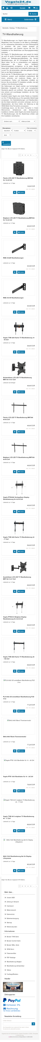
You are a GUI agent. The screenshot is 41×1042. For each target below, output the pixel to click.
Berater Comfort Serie (13, 941)
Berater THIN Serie (12, 937)
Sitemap (9, 923)
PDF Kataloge (10, 957)
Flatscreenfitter (11, 953)
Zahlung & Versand (12, 902)
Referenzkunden (11, 927)
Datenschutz (10, 914)
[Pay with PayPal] (11, 1000)
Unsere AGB (10, 898)
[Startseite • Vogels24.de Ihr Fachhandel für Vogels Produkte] (20, 2)
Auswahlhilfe (6, 144)
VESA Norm (10, 949)
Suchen (34, 14)
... (33, 155)
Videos (8, 970)
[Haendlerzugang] (13, 987)
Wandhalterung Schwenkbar (15, 966)
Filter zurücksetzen (32, 128)
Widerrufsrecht (11, 910)
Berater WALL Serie (12, 945)
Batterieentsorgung (12, 918)
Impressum (10, 906)
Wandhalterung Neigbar (14, 962)
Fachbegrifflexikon (12, 974)
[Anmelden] (33, 1023)
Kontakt (22, 8)
